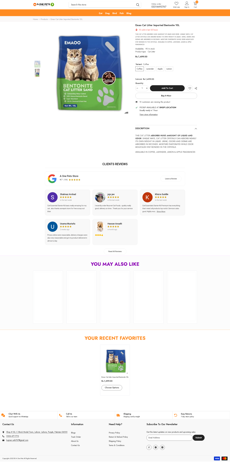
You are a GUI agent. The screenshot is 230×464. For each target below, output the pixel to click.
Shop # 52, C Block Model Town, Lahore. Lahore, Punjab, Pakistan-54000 (36, 432)
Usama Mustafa (67, 223)
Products (44, 19)
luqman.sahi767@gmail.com (17, 440)
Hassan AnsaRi (115, 223)
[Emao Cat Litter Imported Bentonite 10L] (115, 359)
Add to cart (167, 88)
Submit (199, 437)
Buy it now (166, 95)
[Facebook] (149, 447)
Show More (161, 211)
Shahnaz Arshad (68, 194)
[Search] (105, 5)
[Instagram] (155, 447)
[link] (190, 88)
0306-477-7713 (12, 436)
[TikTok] (162, 447)
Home (35, 19)
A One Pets (19, 458)
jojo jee (111, 194)
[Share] (195, 88)
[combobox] (102, 5)
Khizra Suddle (161, 194)
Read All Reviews (115, 251)
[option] (86, 69)
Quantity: (139, 83)
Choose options (112, 387)
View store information (149, 114)
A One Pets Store (69, 176)
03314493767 (158, 7)
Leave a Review (171, 179)
